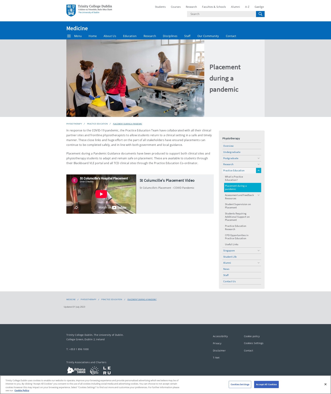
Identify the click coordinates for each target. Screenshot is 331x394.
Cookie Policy (21, 390)
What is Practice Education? (234, 178)
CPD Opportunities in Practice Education (236, 237)
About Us (110, 36)
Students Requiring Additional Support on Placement (237, 217)
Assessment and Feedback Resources (239, 196)
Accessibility (220, 336)
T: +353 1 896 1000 (77, 349)
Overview (228, 145)
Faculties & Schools (214, 6)
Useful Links (231, 244)
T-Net (216, 357)
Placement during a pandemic (127, 123)
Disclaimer (219, 350)
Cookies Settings (254, 343)
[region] (165, 384)
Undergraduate (231, 152)
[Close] (325, 384)
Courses (176, 6)
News (226, 269)
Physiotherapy (74, 123)
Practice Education (97, 123)
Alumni (235, 6)
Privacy (217, 343)
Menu (78, 36)
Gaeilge (259, 6)
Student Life (230, 256)
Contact (231, 36)
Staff (187, 36)
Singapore (229, 250)
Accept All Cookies (266, 384)
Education (130, 36)
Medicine (77, 28)
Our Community (208, 36)
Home (93, 36)
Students (160, 6)
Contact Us (229, 281)
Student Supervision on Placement (238, 206)
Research (191, 6)
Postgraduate (230, 158)
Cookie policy (252, 336)
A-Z (247, 6)
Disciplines (170, 36)
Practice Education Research (235, 227)
